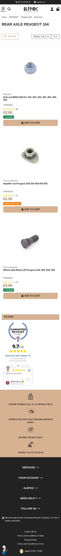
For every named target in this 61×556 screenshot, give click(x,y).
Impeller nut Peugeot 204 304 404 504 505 (25, 183)
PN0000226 (8, 191)
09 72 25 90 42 (24, 2)
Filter (12, 36)
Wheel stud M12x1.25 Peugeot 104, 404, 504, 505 (29, 270)
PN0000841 (8, 278)
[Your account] (52, 9)
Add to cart (32, 123)
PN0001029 (8, 105)
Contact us (40, 2)
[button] (3, 9)
